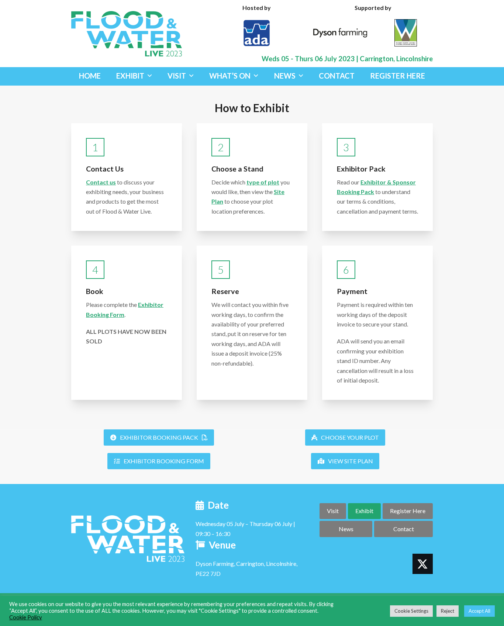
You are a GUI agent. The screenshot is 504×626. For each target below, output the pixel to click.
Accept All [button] (479, 611)
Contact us (101, 182)
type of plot (262, 182)
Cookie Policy (25, 617)
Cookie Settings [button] (411, 611)
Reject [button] (447, 611)
